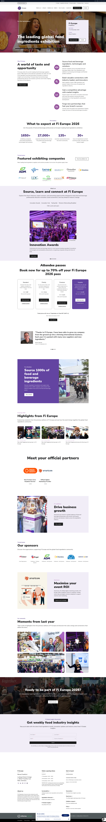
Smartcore (87, 3)
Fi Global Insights (72, 3)
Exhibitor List (50, 8)
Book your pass (77, 8)
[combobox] (63, 739)
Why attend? (29, 394)
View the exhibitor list (82, 159)
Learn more (33, 256)
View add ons (53, 319)
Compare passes (25, 303)
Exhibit (85, 8)
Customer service (69, 774)
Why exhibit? (58, 524)
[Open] (75, 738)
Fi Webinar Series (80, 3)
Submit (53, 742)
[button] (102, 819)
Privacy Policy (48, 745)
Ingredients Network (64, 3)
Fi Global (57, 3)
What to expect (22, 84)
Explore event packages (61, 600)
